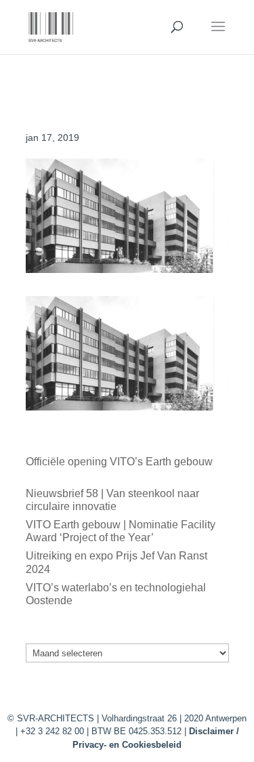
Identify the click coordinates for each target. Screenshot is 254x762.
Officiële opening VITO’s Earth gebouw (119, 461)
